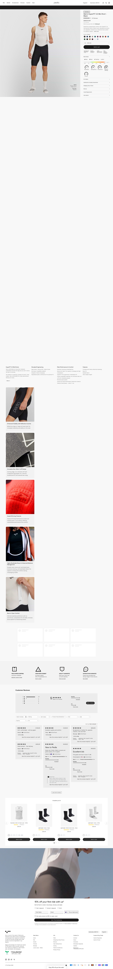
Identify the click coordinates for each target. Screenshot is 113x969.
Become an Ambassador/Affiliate (78, 948)
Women (8, 2)
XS (8, 835)
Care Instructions (57, 943)
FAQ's (54, 937)
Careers (75, 945)
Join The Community (56, 920)
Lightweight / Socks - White (94, 822)
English (85, 2)
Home (34, 937)
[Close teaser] (66, 965)
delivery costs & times (17, 677)
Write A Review (90, 703)
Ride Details (86, 56)
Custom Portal (97, 939)
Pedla (6, 944)
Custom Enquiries (98, 937)
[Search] (106, 2)
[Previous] (6, 823)
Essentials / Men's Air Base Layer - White (19, 822)
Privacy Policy (75, 923)
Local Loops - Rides (38, 947)
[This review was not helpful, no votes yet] (38, 737)
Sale (33, 2)
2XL (22, 835)
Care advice (86, 95)
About (74, 939)
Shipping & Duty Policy (58, 939)
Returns (85, 88)
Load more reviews (56, 792)
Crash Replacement (88, 92)
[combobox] (33, 717)
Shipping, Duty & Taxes (88, 85)
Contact (75, 937)
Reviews (35, 945)
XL (19, 835)
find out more (62, 678)
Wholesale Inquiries (78, 943)
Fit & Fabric (86, 79)
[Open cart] (109, 3)
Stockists (75, 941)
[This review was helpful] (36, 737)
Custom (28, 2)
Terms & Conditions (68, 923)
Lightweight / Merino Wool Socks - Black (69, 828)
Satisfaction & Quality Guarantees (91, 82)
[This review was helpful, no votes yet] (63, 737)
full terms (85, 678)
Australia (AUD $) (94, 2)
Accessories (15, 2)
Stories (22, 2)
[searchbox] (20, 717)
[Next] (106, 823)
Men (4, 2)
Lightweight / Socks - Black (44, 828)
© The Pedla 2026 (9, 965)
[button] (56, 967)
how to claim (38, 678)
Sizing (54, 945)
